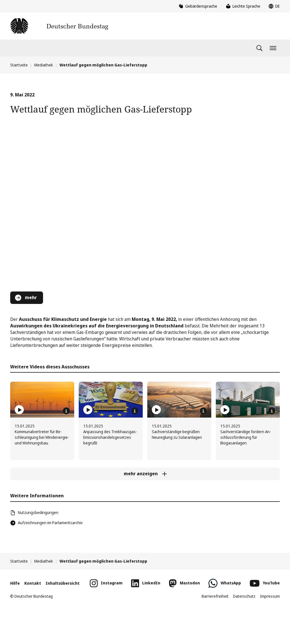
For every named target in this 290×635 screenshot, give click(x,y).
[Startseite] (59, 26)
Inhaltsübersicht (63, 583)
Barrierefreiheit (215, 596)
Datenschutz (244, 596)
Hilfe (15, 583)
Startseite (19, 65)
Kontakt (32, 583)
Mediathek (43, 65)
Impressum (270, 596)
